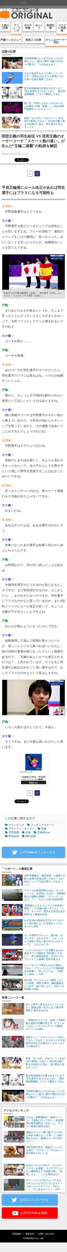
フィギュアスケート (42, 824)
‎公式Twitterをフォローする (37, 852)
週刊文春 (30, 836)
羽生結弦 (14, 836)
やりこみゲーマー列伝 (56, 41)
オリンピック (16, 824)
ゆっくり (39, 26)
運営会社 (29, 1234)
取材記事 (51, 26)
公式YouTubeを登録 (33, 1212)
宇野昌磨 (14, 832)
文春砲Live (43, 832)
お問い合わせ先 (46, 1234)
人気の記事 (5, 26)
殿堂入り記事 (33, 39)
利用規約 (16, 1234)
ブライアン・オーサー (22, 828)
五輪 (43, 828)
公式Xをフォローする (33, 1199)
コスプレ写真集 (62, 28)
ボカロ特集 (28, 26)
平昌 (28, 832)
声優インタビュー (10, 39)
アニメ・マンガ (16, 28)
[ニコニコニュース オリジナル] (26, 14)
